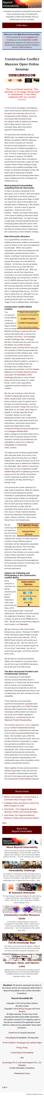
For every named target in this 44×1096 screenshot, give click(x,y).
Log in (4, 1087)
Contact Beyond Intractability (22, 1052)
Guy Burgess (26, 1008)
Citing (7, 1037)
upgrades (30, 37)
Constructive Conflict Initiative (19, 778)
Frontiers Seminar (23, 372)
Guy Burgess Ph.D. (10, 1062)
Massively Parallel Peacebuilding (18, 720)
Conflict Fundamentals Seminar (22, 727)
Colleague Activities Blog (18, 431)
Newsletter (24, 624)
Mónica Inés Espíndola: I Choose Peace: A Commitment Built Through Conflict (21, 798)
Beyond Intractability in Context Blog (19, 443)
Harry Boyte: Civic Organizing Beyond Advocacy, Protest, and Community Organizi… (22, 816)
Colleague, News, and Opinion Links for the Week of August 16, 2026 (21, 804)
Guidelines (13, 1032)
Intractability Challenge (22, 870)
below (34, 327)
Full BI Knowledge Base (22, 942)
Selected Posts (28, 532)
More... (5, 823)
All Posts (28, 534)
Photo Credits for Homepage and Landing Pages (22, 1042)
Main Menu (21, 25)
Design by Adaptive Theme (34, 1094)
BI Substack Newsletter (22, 892)
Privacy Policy (22, 1047)
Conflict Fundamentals (13, 396)
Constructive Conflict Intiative (16, 116)
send (31, 296)
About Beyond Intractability (22, 847)
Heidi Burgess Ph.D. (30, 1062)
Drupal (27, 1073)
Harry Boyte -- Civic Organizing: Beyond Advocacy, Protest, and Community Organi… (22, 810)
